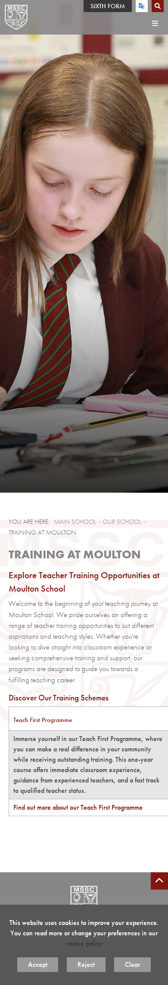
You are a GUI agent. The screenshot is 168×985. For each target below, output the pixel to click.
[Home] (16, 17)
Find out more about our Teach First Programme (78, 807)
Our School (122, 521)
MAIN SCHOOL (75, 521)
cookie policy (84, 943)
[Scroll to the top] (159, 881)
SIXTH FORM (107, 6)
